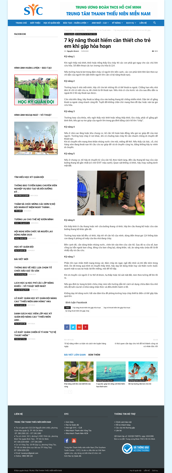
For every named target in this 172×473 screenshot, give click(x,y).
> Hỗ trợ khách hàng (122, 425)
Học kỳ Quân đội (74, 456)
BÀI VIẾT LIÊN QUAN (75, 354)
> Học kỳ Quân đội (71, 425)
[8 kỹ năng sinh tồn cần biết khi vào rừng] (79, 371)
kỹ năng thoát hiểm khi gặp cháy (77, 311)
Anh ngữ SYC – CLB (74, 428)
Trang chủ (21, 23)
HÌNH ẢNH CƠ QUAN (21, 195)
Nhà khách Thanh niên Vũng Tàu (78, 431)
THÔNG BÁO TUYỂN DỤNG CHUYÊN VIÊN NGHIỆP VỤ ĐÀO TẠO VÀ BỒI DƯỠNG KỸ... (35, 188)
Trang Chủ (68, 30)
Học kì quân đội (52, 23)
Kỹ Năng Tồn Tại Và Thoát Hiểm (99, 30)
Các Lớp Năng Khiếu (22, 290)
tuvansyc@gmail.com (29, 453)
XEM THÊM (94, 354)
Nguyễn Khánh (73, 51)
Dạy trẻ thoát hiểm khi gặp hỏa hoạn (117, 308)
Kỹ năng (116, 23)
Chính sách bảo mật (124, 422)
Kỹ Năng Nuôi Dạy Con (105, 380)
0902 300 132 (27, 456)
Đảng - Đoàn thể (20, 238)
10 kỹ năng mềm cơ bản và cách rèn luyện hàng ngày (85, 345)
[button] (154, 23)
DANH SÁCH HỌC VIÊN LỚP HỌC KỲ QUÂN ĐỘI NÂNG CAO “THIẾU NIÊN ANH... (33, 316)
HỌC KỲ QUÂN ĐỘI (24, 246)
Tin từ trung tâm (20, 274)
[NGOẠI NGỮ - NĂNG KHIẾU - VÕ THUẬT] (36, 153)
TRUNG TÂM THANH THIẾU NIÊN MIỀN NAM (32, 422)
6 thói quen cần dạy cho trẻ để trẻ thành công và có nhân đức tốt (136, 345)
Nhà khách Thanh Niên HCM (77, 433)
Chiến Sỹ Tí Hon (20, 339)
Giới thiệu (35, 23)
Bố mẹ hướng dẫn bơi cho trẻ (139, 384)
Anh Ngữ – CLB (99, 23)
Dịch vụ (130, 23)
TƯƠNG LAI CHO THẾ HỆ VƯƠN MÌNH (33, 219)
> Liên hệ (117, 431)
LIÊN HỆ (143, 23)
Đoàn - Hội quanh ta (22, 223)
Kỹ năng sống (80, 30)
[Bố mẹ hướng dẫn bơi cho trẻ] (143, 371)
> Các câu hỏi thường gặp (124, 428)
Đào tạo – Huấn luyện (74, 23)
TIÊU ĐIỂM (18, 211)
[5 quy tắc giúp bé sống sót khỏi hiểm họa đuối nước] (111, 371)
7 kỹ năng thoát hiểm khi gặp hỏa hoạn (86, 308)
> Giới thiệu (69, 422)
